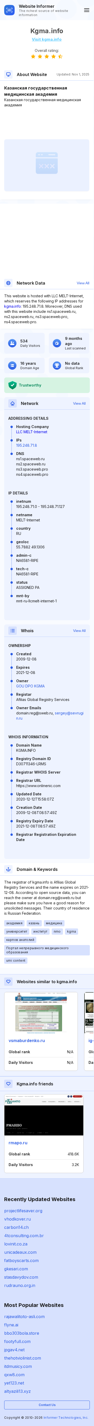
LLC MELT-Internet (31, 432)
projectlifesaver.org (23, 1210)
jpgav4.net (14, 1349)
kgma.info (12, 306)
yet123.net (14, 1383)
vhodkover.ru (17, 1219)
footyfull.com (17, 1341)
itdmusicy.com (18, 1366)
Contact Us (47, 1405)
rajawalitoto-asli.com (24, 1316)
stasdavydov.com (21, 1277)
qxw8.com (14, 1374)
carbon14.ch (16, 1227)
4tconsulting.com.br (24, 1235)
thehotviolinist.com (22, 1358)
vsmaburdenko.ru (27, 1040)
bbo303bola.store (21, 1333)
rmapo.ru (18, 1142)
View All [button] (83, 283)
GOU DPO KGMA (30, 686)
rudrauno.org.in (19, 1285)
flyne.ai (11, 1324)
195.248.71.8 (26, 445)
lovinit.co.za (15, 1243)
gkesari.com (16, 1268)
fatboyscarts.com (21, 1260)
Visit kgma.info (47, 39)
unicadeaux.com (20, 1252)
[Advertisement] (46, 123)
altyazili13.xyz (17, 1391)
